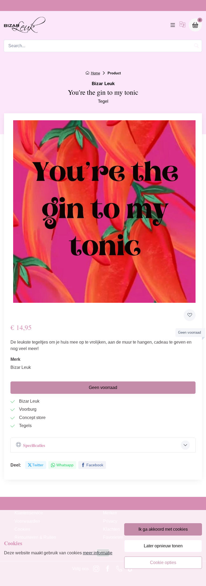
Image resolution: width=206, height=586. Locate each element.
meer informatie (97, 553)
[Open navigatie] (172, 25)
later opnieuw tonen (163, 546)
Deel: (15, 465)
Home (95, 73)
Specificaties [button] (34, 445)
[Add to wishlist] (190, 315)
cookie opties (163, 562)
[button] (182, 25)
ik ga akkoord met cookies (163, 529)
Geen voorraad (103, 387)
